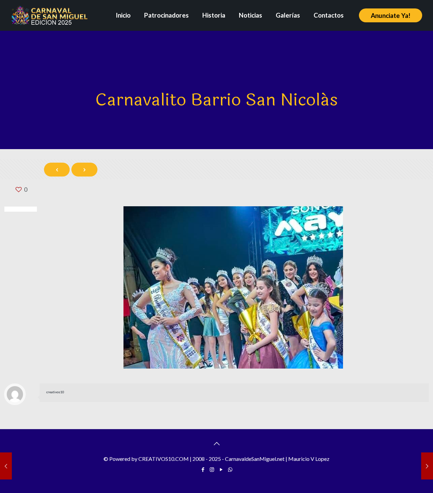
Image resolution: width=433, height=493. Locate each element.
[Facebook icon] (202, 469)
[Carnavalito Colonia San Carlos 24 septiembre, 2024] (427, 465)
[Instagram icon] (211, 469)
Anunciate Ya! (390, 15)
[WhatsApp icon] (230, 469)
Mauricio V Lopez (308, 458)
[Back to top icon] (216, 443)
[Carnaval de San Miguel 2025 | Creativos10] (49, 15)
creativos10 (55, 392)
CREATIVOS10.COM (163, 458)
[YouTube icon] (221, 469)
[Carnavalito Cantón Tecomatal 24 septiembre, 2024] (6, 465)
